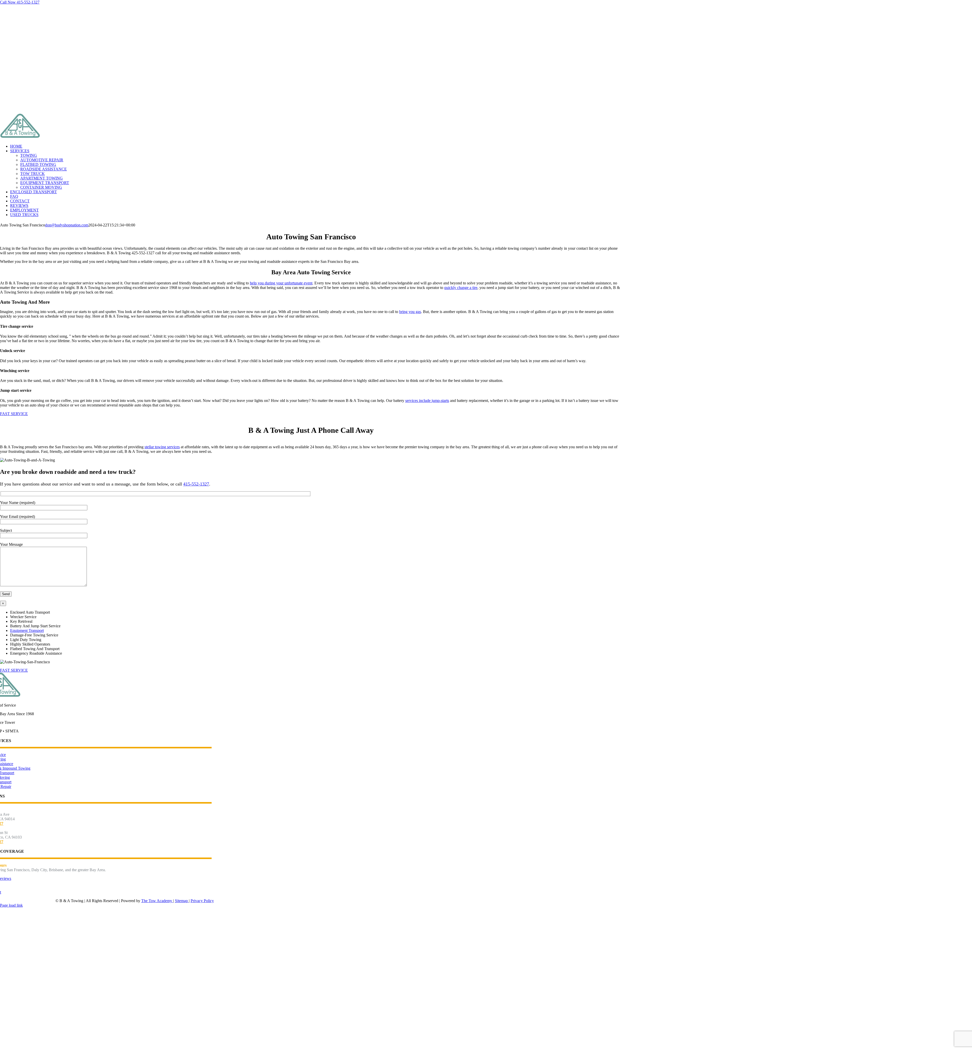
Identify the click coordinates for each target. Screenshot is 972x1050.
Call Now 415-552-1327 (19, 2)
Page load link (11, 905)
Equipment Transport (27, 630)
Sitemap (182, 901)
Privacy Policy (202, 901)
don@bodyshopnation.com (66, 225)
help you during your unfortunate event (281, 283)
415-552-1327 (196, 484)
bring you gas (410, 311)
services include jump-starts (427, 400)
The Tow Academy (157, 901)
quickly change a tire (460, 287)
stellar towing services (162, 447)
